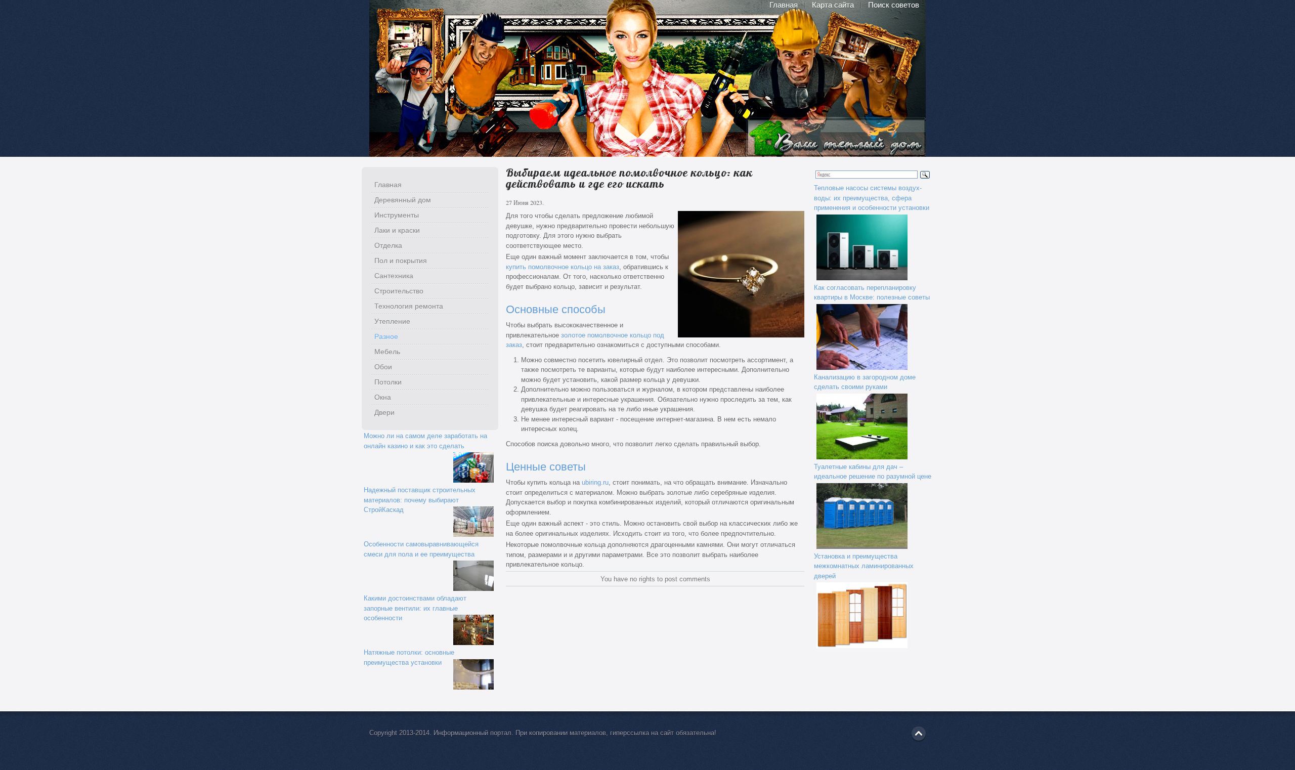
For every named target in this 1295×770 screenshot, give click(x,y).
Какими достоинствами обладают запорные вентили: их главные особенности (415, 608)
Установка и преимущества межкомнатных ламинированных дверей (864, 566)
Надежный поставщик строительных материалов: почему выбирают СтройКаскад (420, 500)
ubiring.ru (595, 482)
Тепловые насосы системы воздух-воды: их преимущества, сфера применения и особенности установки (871, 197)
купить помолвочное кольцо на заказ (562, 267)
